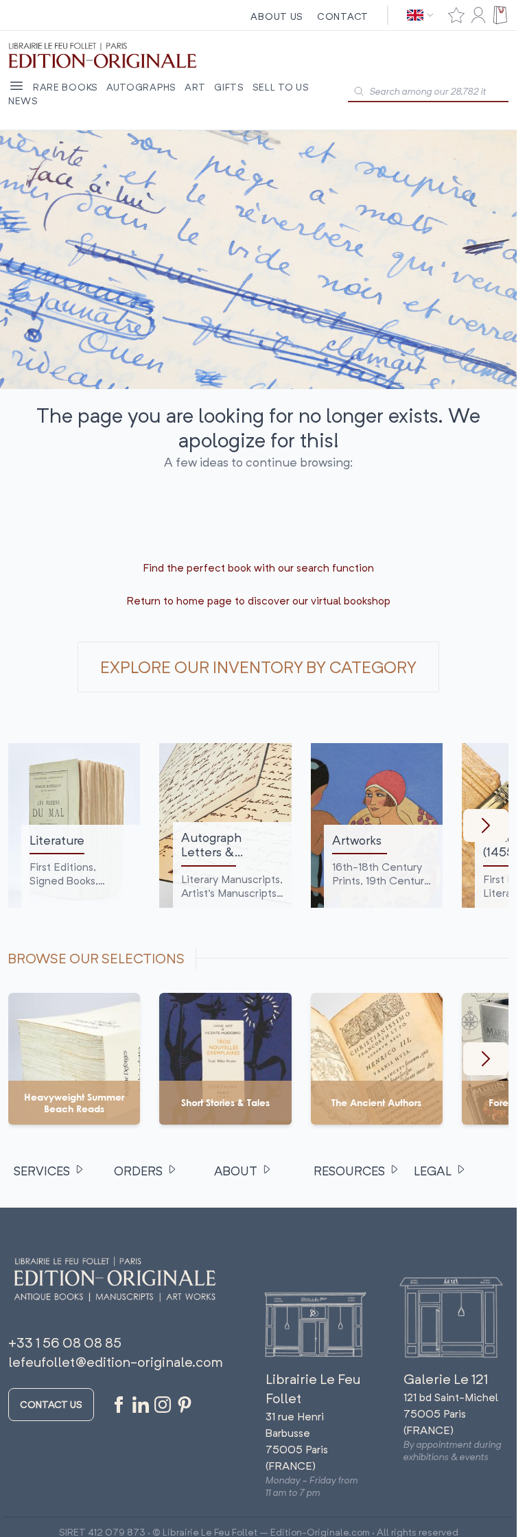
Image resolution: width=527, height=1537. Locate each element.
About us (276, 16)
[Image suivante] (485, 825)
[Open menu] (16, 86)
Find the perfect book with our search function (258, 567)
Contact (342, 16)
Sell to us (281, 87)
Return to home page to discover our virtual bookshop (258, 600)
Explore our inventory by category (258, 667)
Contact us (51, 1404)
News (23, 100)
